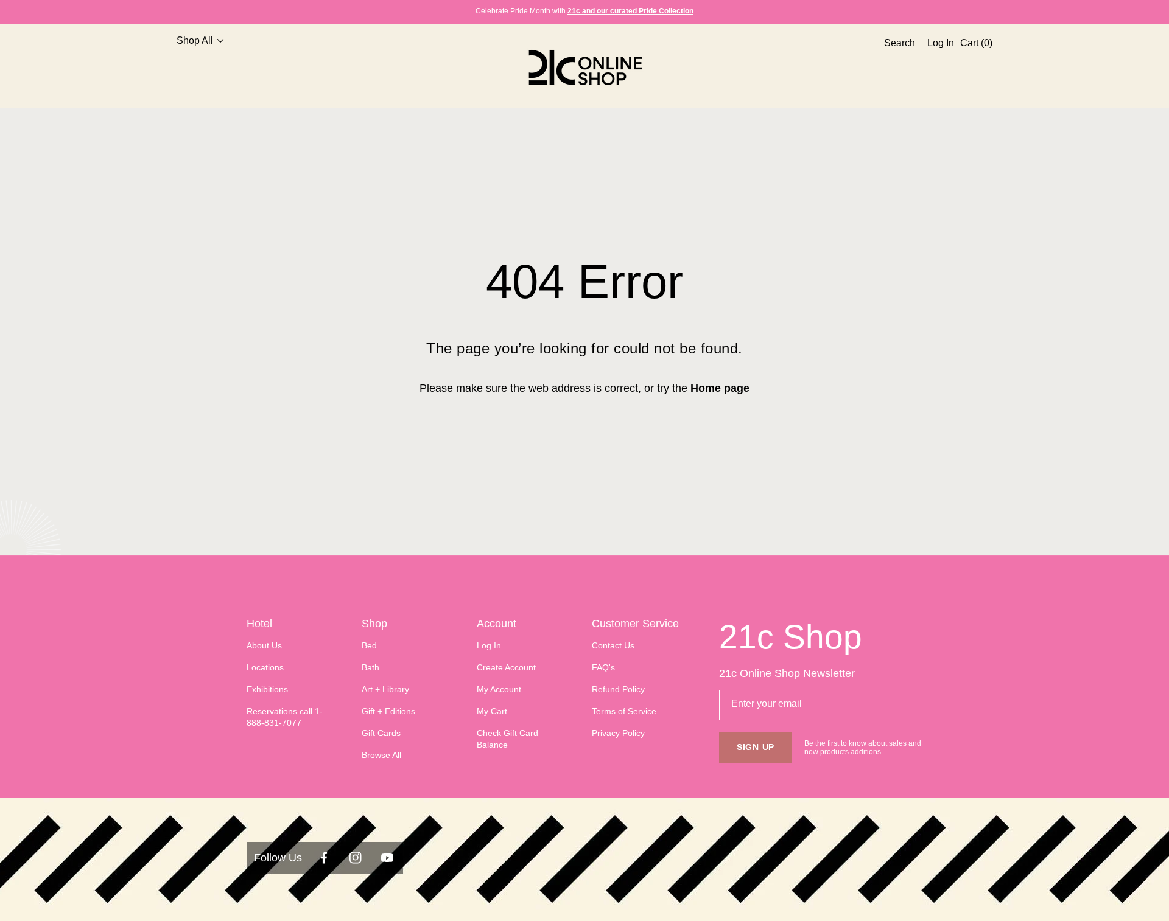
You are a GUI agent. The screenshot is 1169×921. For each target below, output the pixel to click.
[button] (896, 67)
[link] (195, 67)
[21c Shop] (584, 67)
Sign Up (755, 747)
